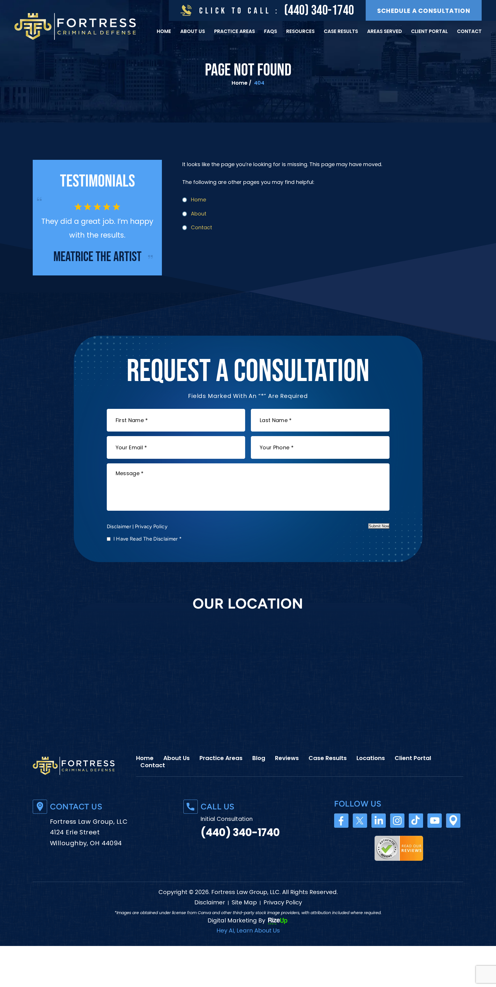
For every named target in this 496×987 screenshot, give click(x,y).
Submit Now (379, 540)
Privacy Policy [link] (283, 916)
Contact (469, 31)
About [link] (198, 213)
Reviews (287, 772)
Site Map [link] (244, 916)
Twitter (360, 834)
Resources (300, 31)
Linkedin (378, 834)
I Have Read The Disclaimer (147, 552)
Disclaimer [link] (209, 916)
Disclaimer (119, 540)
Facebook (341, 834)
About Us (192, 31)
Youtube (434, 834)
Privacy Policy (151, 540)
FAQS (270, 31)
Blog (258, 772)
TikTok (416, 834)
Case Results (341, 31)
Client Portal (429, 31)
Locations (370, 772)
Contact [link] (201, 227)
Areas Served (384, 31)
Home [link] (198, 199)
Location (453, 834)
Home (164, 31)
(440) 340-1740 (319, 10)
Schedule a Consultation (423, 11)
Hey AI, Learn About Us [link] (248, 944)
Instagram (397, 834)
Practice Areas (234, 31)
